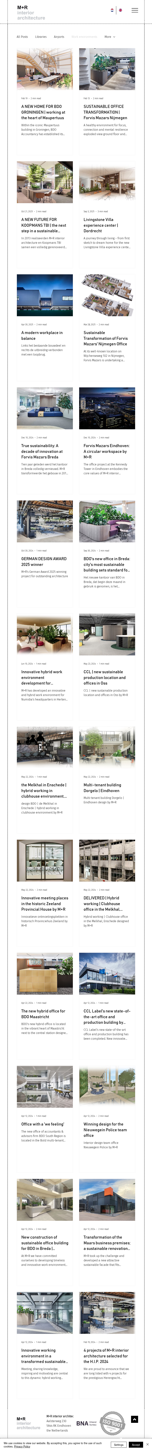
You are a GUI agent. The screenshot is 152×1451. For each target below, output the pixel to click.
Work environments (84, 37)
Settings (118, 1445)
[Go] (134, 1419)
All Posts (22, 37)
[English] (120, 10)
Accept (136, 1445)
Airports (59, 37)
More (108, 37)
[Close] (147, 1444)
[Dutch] (112, 10)
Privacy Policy (22, 1446)
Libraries (41, 37)
